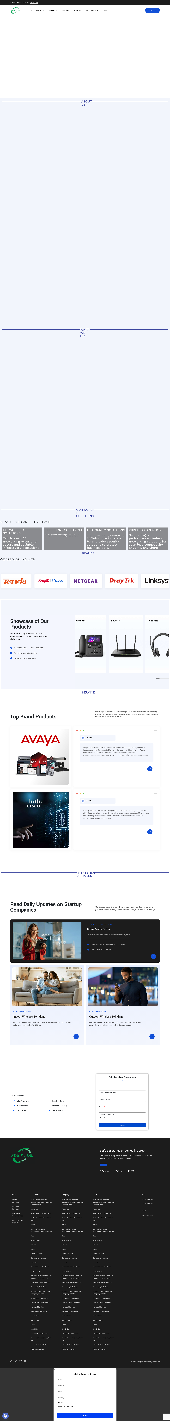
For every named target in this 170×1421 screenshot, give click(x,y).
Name (101, 1085)
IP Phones (80, 620)
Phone (101, 1107)
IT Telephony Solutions (39, 1298)
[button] (158, 678)
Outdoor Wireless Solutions (106, 1017)
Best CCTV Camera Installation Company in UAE (41, 1230)
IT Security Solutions (38, 1287)
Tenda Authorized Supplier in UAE (41, 1339)
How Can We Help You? (107, 1114)
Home (29, 10)
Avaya (33, 1225)
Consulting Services (38, 1258)
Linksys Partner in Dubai (40, 1303)
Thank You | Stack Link (39, 1345)
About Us (40, 10)
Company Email (104, 1100)
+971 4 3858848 (147, 1203)
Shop (33, 1325)
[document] (85, 1394)
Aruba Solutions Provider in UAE (41, 1219)
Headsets (153, 620)
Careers (33, 1245)
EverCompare (36, 1271)
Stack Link (34, 3)
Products (78, 10)
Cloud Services (15, 1201)
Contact (34, 1262)
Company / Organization (107, 1092)
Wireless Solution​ (37, 1349)
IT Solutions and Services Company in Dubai (40, 1292)
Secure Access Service (98, 929)
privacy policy (36, 1320)
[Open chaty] (5, 1416)
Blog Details (35, 1240)
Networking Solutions (39, 1311)
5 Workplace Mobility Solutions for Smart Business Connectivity (41, 1202)
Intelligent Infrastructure (17, 1214)
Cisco (33, 1249)
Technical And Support (39, 1333)
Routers (115, 620)
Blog (32, 1236)
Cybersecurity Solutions (40, 1267)
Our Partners (92, 10)
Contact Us (152, 10)
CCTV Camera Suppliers (17, 1221)
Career (105, 10)
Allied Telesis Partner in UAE (41, 1213)
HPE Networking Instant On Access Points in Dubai (41, 1277)
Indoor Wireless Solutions (29, 1017)
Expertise (65, 10)
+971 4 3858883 (147, 1199)
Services (51, 10)
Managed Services (15, 1208)
